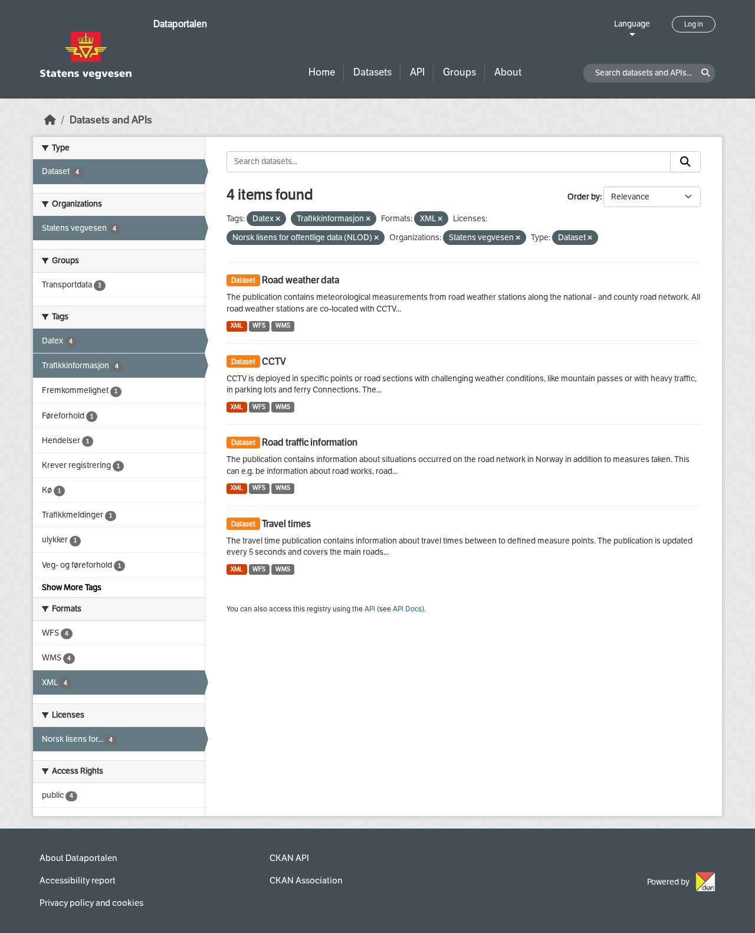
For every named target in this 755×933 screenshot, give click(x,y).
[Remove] (277, 219)
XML (237, 325)
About (507, 72)
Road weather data (300, 280)
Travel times (286, 523)
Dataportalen (180, 24)
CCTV (274, 361)
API (417, 72)
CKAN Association (306, 880)
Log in (693, 24)
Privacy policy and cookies (91, 903)
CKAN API (289, 858)
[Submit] (685, 161)
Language (632, 24)
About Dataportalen (78, 858)
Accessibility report (78, 880)
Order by (583, 197)
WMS (282, 325)
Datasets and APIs (111, 120)
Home (321, 72)
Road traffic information (309, 442)
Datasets (372, 72)
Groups (459, 72)
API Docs (407, 609)
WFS (258, 325)
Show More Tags (71, 587)
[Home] (50, 120)
